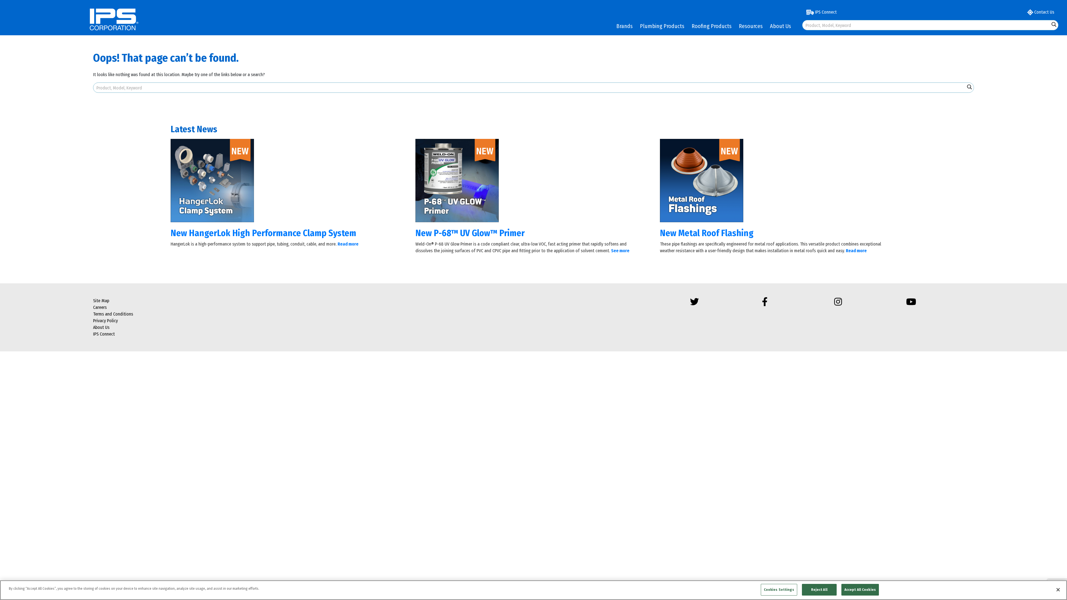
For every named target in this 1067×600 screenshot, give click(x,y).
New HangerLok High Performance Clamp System (263, 233)
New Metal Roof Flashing (707, 233)
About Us (780, 26)
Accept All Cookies (860, 590)
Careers (100, 307)
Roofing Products (712, 26)
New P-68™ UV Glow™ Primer (470, 233)
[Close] (1058, 590)
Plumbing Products (662, 26)
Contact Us (1043, 12)
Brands (624, 26)
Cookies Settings (779, 590)
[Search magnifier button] (1054, 24)
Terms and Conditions (113, 314)
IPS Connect (825, 12)
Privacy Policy (105, 320)
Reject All (819, 590)
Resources (751, 26)
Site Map (101, 300)
